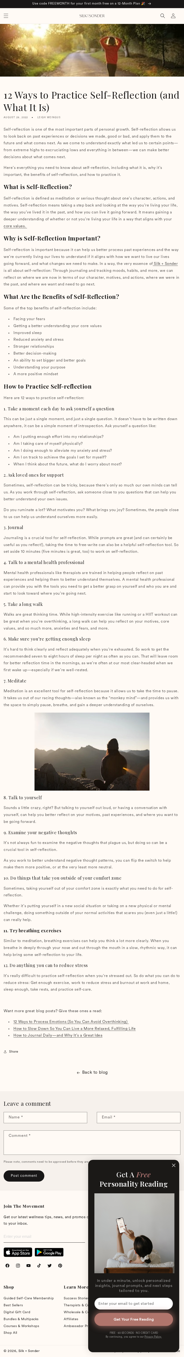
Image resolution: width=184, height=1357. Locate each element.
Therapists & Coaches (81, 1305)
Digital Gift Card (17, 1312)
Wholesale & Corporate (83, 1312)
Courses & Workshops (21, 1326)
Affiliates (71, 1319)
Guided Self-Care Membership (29, 1298)
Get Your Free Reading (134, 1319)
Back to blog (95, 1073)
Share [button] (13, 1052)
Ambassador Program (81, 1326)
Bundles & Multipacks (21, 1319)
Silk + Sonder (29, 1351)
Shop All (10, 1333)
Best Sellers (13, 1305)
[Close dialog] (173, 1165)
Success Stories (76, 1298)
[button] (6, 16)
